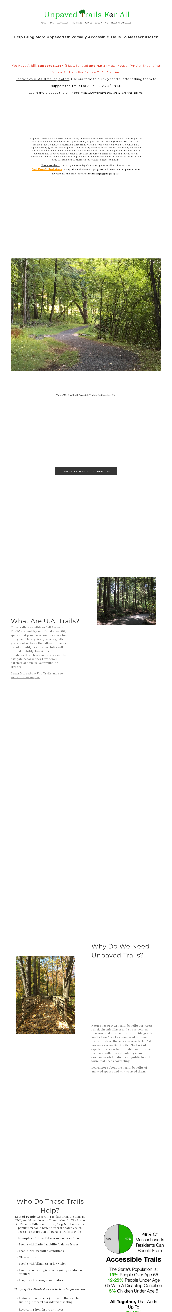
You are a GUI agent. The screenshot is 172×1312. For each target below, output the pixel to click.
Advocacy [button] (62, 23)
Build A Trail (101, 23)
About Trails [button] (48, 23)
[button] (86, 471)
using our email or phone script (112, 165)
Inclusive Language (121, 23)
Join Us (88, 23)
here (75, 92)
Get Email (39, 169)
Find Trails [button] (76, 23)
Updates (54, 169)
